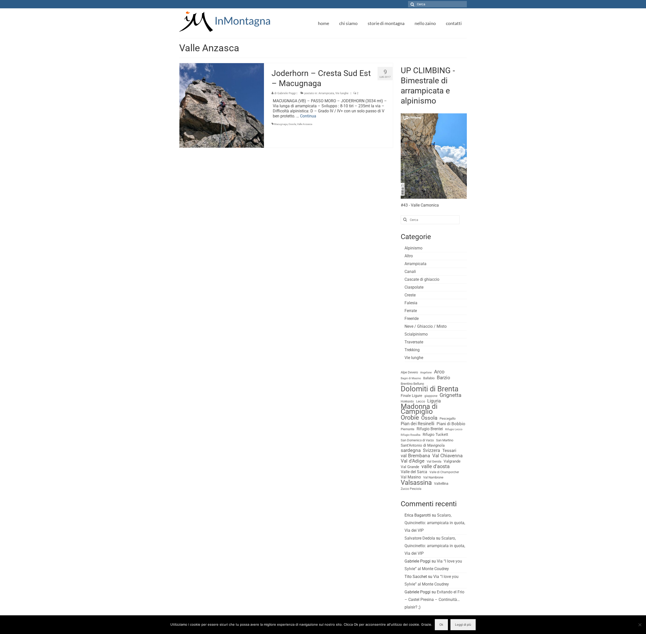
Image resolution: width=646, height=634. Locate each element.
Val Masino (411, 477)
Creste (410, 295)
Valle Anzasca (304, 124)
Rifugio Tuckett (435, 434)
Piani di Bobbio (451, 423)
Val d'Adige (412, 461)
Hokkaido (407, 401)
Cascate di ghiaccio (422, 279)
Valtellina (441, 483)
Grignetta (450, 395)
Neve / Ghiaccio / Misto (426, 326)
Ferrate (411, 310)
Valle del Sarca (414, 471)
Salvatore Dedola (420, 538)
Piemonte (407, 429)
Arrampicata (326, 93)
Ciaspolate (414, 287)
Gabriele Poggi (286, 93)
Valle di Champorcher (444, 472)
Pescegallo (447, 418)
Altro (409, 255)
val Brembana (415, 455)
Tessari (449, 450)
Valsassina (416, 482)
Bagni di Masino (411, 378)
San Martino (444, 440)
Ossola (292, 124)
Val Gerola (434, 461)
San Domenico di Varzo (417, 440)
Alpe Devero (409, 372)
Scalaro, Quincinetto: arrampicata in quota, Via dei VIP (435, 523)
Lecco (420, 401)
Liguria (434, 400)
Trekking (412, 349)
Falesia (411, 302)
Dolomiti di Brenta (430, 388)
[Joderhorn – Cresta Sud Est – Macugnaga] (221, 105)
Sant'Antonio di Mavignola (423, 445)
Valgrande (452, 461)
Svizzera (431, 450)
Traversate (414, 342)
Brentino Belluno (412, 384)
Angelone (426, 372)
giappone (430, 396)
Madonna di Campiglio (419, 409)
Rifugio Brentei (430, 428)
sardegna (411, 450)
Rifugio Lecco (453, 429)
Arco (439, 371)
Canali (410, 271)
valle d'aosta (435, 466)
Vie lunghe (341, 93)
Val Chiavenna (447, 455)
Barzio (443, 377)
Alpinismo (413, 248)
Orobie (410, 417)
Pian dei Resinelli (417, 423)
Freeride (412, 318)
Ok (441, 624)
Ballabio (429, 378)
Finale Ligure (411, 395)
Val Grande (410, 467)
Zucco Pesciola (411, 489)
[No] (639, 624)
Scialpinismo (416, 334)
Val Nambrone (433, 477)
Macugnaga (280, 124)
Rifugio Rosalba (410, 435)
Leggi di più (463, 624)
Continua (308, 116)
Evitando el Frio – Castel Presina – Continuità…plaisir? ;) (434, 600)
